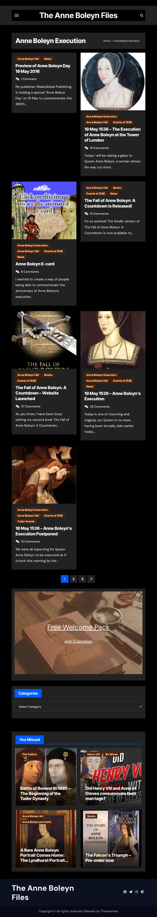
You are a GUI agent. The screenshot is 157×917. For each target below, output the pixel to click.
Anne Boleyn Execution (101, 116)
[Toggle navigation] (17, 15)
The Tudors (29, 754)
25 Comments (100, 407)
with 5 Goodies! (78, 641)
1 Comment (29, 79)
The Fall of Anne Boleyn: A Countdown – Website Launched (41, 393)
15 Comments (99, 214)
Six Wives (111, 754)
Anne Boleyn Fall (28, 59)
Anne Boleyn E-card (35, 263)
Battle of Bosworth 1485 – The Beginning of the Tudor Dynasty (45, 793)
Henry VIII (93, 754)
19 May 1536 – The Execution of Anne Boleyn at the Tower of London (112, 135)
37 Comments (30, 406)
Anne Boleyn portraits (36, 822)
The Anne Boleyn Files (78, 15)
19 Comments (99, 148)
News (47, 59)
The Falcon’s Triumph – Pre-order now (108, 858)
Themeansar (109, 911)
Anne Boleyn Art (32, 816)
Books (117, 187)
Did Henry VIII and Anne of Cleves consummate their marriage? (110, 793)
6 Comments (30, 272)
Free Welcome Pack (78, 627)
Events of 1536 (122, 122)
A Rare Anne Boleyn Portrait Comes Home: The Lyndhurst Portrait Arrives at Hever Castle (43, 858)
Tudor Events (25, 521)
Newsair (90, 911)
